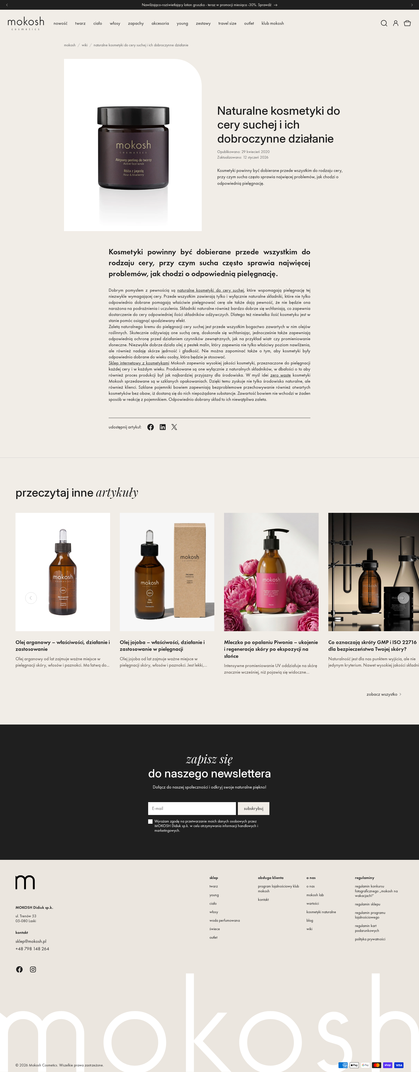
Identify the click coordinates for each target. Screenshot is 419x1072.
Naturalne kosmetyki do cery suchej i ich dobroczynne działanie (141, 45)
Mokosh (70, 45)
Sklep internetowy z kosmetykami (139, 363)
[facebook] (19, 969)
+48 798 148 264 (32, 949)
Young (182, 23)
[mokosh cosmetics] (26, 23)
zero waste (280, 375)
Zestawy (203, 23)
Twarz (80, 23)
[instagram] (33, 969)
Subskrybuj (253, 808)
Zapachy (136, 23)
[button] (384, 23)
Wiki (85, 45)
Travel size (227, 23)
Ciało (97, 23)
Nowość (60, 23)
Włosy (115, 23)
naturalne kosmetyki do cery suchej (210, 290)
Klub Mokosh (273, 23)
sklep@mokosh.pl (31, 941)
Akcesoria (160, 23)
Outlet (249, 23)
